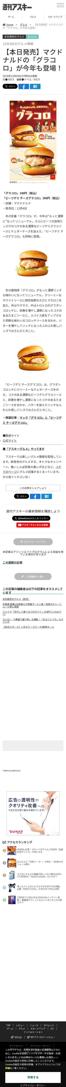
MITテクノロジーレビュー (43, 1036)
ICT (55, 16)
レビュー (20, 1025)
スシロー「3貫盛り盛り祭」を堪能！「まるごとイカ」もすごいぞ (33, 620)
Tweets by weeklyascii (12, 770)
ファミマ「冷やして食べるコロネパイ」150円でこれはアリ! (32, 613)
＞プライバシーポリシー (33, 1085)
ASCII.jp (18, 1036)
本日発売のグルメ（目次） (16, 599)
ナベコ (27, 79)
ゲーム (10, 1028)
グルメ (11, 16)
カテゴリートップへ (35, 542)
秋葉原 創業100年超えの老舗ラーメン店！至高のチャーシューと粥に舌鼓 (32, 605)
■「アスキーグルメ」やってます (24, 449)
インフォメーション (33, 1031)
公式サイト (10, 440)
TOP (8, 1025)
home (9, 24)
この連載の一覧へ (35, 576)
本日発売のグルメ (14, 36)
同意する (33, 1077)
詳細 (7, 1068)
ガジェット (49, 1025)
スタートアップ (33, 16)
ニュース (34, 1025)
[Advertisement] (33, 661)
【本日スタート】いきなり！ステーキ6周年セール (28, 627)
